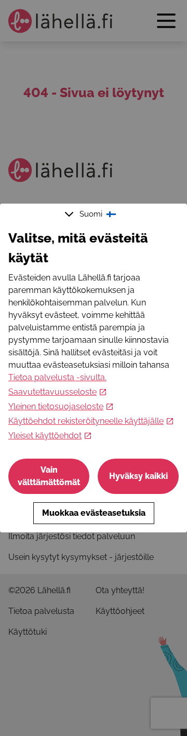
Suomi (90, 214)
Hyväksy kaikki (138, 476)
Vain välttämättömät (49, 476)
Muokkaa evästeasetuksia (93, 513)
